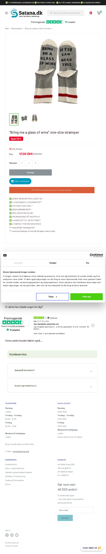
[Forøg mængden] (35, 163)
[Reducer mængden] (22, 163)
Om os (7, 484)
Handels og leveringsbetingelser (18, 472)
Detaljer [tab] (53, 263)
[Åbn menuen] (6, 13)
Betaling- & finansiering (15, 476)
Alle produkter (17, 28)
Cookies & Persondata (14, 480)
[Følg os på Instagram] (12, 535)
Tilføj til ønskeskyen (21, 181)
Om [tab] (87, 263)
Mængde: (13, 163)
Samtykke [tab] (18, 263)
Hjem (7, 28)
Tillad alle (86, 296)
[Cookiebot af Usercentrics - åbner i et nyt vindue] (91, 255)
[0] (98, 12)
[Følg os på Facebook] (7, 535)
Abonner (65, 518)
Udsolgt (30, 172)
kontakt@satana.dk (21, 451)
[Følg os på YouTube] (17, 535)
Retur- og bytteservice (14, 468)
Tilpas (51, 296)
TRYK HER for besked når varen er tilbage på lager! (51, 190)
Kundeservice (11, 464)
